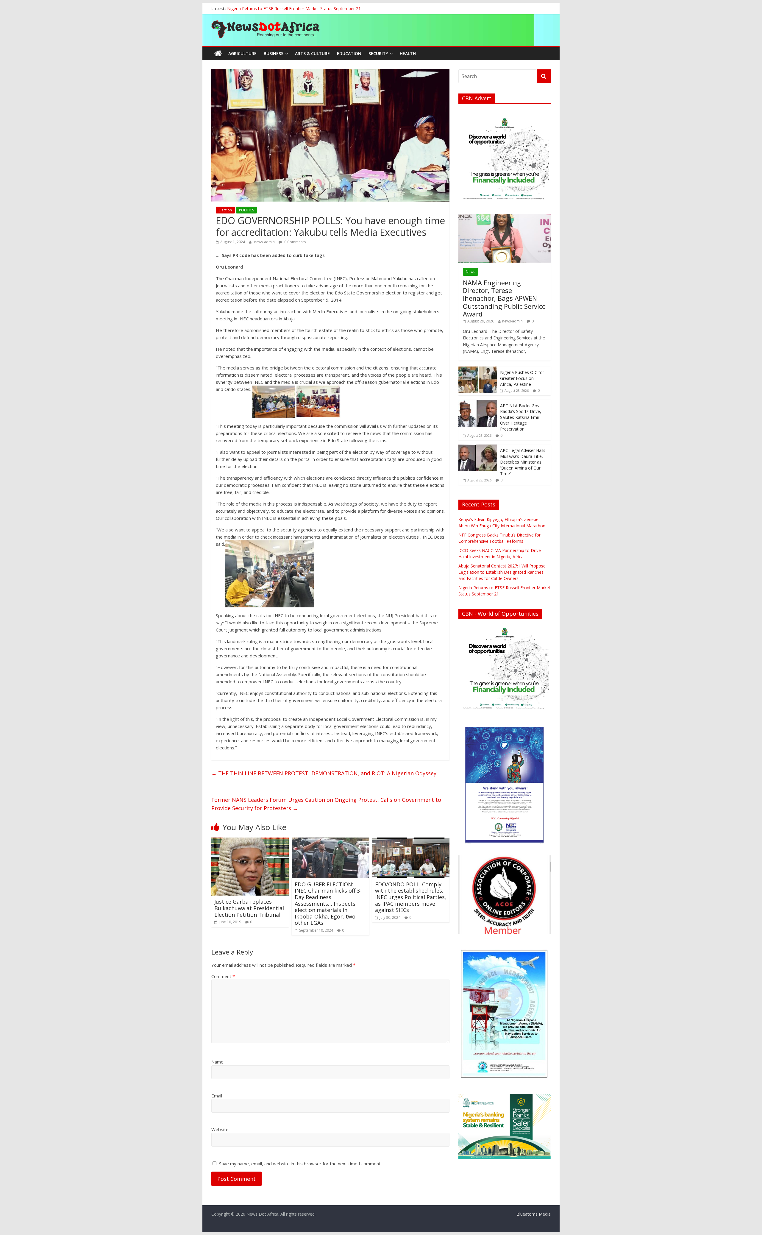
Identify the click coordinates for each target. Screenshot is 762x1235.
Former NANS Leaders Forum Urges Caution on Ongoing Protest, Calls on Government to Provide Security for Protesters (326, 804)
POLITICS (246, 210)
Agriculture (242, 53)
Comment (223, 976)
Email (216, 1096)
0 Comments (294, 241)
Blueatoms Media (533, 1214)
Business (273, 53)
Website (220, 1129)
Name (217, 1062)
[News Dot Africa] (218, 53)
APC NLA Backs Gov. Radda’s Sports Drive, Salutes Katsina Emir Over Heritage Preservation (520, 417)
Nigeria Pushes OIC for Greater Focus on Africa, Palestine (522, 378)
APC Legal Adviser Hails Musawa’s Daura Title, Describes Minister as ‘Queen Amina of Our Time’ (522, 461)
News (470, 271)
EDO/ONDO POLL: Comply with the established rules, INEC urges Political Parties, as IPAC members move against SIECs (410, 897)
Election (225, 210)
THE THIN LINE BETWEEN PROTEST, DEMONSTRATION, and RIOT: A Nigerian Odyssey (324, 773)
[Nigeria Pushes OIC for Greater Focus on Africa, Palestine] (477, 369)
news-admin (265, 241)
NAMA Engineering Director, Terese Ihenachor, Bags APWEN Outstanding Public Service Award (504, 298)
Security (378, 53)
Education (349, 53)
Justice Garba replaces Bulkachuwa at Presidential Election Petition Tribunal (249, 908)
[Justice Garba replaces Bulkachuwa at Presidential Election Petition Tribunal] (250, 841)
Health (408, 53)
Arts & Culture (312, 53)
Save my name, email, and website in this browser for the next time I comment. (300, 1164)
